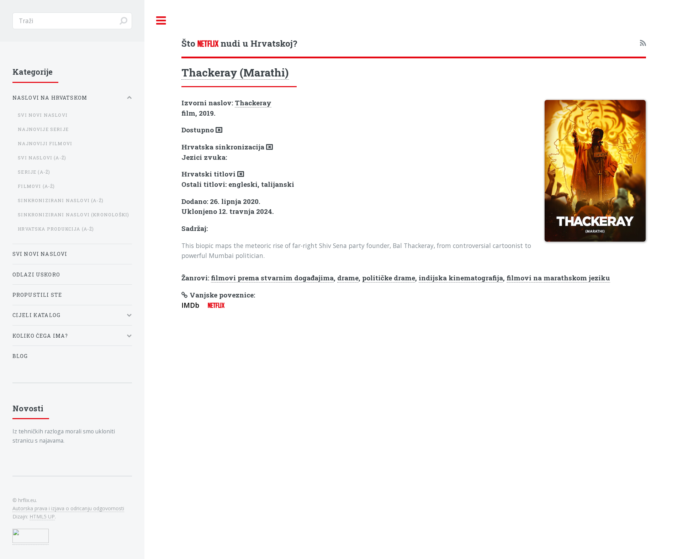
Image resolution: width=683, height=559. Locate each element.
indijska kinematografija (461, 277)
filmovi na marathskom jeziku (558, 277)
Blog (20, 356)
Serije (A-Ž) (34, 172)
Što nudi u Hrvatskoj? (239, 43)
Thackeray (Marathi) (235, 72)
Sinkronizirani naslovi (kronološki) (73, 214)
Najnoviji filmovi (45, 143)
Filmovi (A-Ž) (36, 186)
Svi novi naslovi (43, 115)
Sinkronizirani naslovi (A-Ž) (61, 200)
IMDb (190, 305)
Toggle (161, 21)
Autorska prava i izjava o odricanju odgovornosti (68, 508)
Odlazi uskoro (36, 274)
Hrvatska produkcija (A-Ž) (56, 229)
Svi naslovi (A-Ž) (42, 157)
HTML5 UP (42, 516)
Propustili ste (37, 294)
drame (348, 277)
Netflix (216, 305)
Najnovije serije (43, 129)
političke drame (388, 277)
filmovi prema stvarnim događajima (272, 277)
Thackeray (253, 102)
